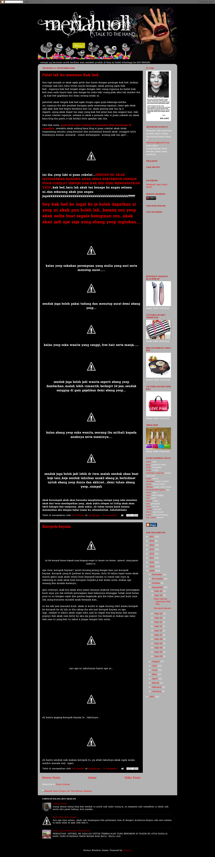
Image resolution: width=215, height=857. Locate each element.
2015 (152, 541)
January (157, 691)
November (158, 578)
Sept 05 (159, 647)
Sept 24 (159, 613)
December (157, 574)
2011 (151, 558)
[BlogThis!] (130, 515)
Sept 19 (159, 622)
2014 (152, 545)
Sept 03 (159, 652)
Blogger (127, 850)
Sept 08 (159, 639)
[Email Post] (122, 515)
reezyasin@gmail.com (158, 142)
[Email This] (127, 515)
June (155, 670)
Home (92, 778)
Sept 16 (159, 630)
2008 (152, 570)
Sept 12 (159, 635)
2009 (152, 566)
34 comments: (110, 515)
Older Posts (132, 778)
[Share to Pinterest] (137, 515)
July (155, 666)
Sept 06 (159, 643)
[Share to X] (132, 515)
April (155, 678)
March (156, 683)
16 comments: (110, 768)
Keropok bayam (56, 527)
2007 (152, 696)
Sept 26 (159, 591)
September (158, 587)
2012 (152, 553)
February (157, 687)
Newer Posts (51, 778)
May (155, 674)
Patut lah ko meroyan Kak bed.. (71, 75)
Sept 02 (159, 656)
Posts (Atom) (63, 784)
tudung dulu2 (60, 803)
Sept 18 (159, 626)
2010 (152, 562)
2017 (152, 536)
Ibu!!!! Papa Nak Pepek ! (65, 817)
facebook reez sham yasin (156, 186)
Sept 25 (159, 595)
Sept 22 (159, 618)
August (156, 661)
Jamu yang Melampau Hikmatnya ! (72, 830)
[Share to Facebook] (134, 515)
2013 (152, 549)
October (156, 583)
